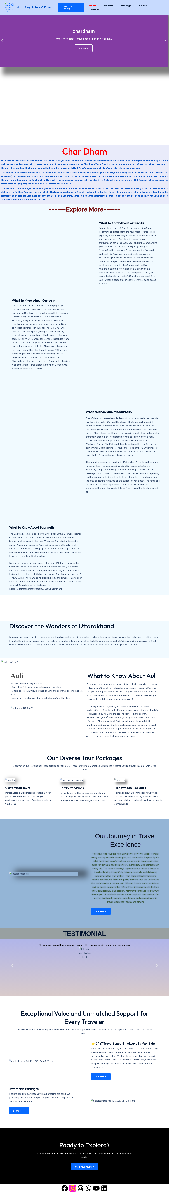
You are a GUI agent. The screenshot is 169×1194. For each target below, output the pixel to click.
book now (84, 48)
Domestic (107, 5)
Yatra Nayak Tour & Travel (34, 7)
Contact (94, 9)
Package (126, 5)
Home (93, 5)
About (143, 5)
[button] (69, 7)
